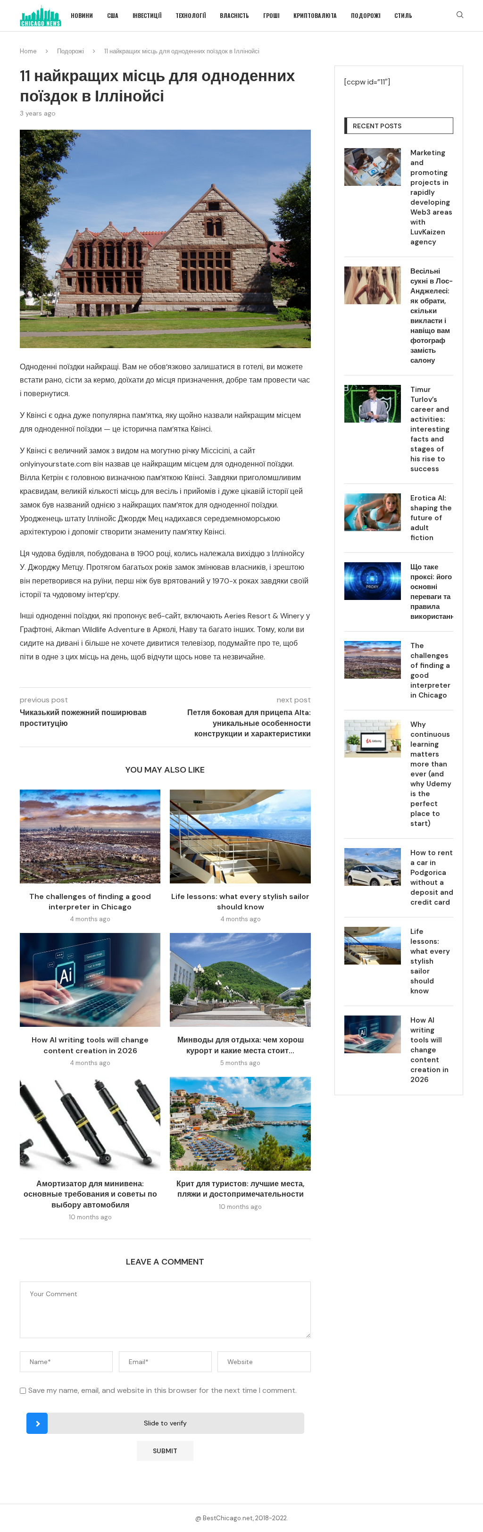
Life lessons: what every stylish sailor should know (240, 901)
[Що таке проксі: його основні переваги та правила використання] (372, 581)
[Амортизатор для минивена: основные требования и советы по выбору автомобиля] (90, 1124)
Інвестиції (147, 15)
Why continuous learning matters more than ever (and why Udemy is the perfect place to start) (430, 774)
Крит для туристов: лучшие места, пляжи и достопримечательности (240, 1189)
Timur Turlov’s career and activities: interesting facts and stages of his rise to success (430, 429)
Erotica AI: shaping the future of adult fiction (431, 517)
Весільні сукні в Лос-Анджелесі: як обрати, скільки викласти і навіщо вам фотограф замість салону (431, 315)
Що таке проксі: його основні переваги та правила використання (431, 591)
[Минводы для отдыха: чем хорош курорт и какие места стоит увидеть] (240, 980)
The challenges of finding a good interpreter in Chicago (90, 901)
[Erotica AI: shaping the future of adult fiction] (372, 512)
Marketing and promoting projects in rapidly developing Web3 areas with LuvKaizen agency (431, 197)
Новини (82, 15)
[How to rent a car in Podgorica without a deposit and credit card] (372, 867)
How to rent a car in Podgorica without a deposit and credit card (431, 877)
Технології (190, 15)
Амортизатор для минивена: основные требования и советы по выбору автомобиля (90, 1194)
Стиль (403, 15)
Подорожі (365, 15)
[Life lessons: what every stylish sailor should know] (240, 836)
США (112, 15)
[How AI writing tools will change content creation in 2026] (90, 980)
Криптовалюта (315, 15)
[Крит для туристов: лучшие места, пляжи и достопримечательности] (240, 1124)
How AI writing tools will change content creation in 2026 (90, 1045)
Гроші (271, 15)
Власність (234, 15)
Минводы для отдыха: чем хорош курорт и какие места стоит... (240, 1045)
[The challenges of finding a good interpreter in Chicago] (90, 836)
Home (28, 51)
